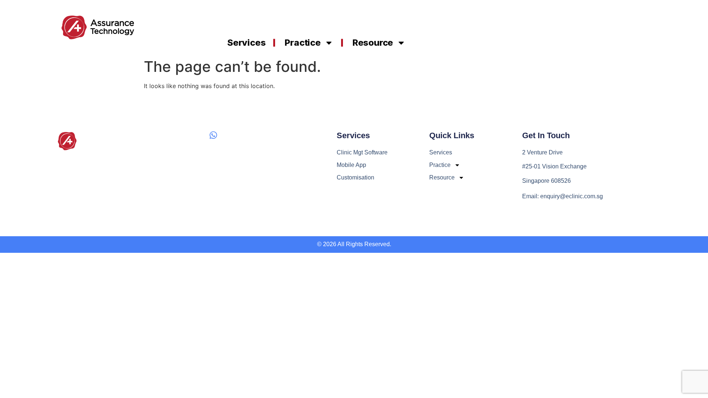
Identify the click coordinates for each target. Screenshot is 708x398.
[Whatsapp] (213, 135)
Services (246, 42)
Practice (302, 42)
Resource (373, 42)
